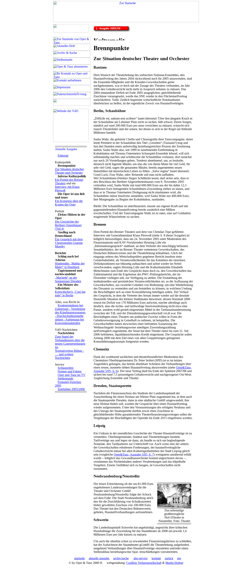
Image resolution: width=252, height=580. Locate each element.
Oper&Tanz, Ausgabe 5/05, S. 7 (134, 454)
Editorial (63, 155)
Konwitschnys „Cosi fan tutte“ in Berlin (70, 293)
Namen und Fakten (70, 371)
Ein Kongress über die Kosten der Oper (69, 202)
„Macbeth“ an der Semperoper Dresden (68, 279)
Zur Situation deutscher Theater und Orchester (69, 170)
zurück (169, 558)
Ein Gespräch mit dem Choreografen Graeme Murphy (69, 243)
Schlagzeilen (65, 368)
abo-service (140, 558)
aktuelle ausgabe (99, 558)
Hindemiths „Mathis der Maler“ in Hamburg (70, 265)
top (179, 558)
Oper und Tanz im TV (71, 375)
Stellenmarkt (65, 378)
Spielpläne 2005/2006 (71, 389)
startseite (79, 558)
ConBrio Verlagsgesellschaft (143, 562)
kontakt (156, 558)
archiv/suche (121, 558)
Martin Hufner (174, 562)
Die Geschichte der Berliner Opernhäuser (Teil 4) (68, 225)
